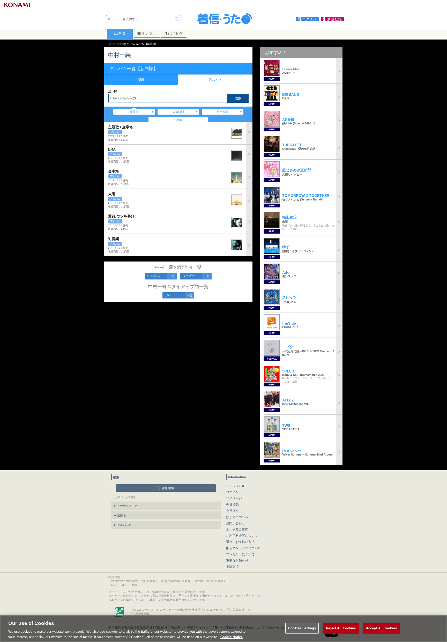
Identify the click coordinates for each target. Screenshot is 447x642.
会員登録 (232, 504)
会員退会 (232, 511)
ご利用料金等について (242, 536)
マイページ (234, 498)
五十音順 (222, 111)
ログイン (232, 492)
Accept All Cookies (381, 628)
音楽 (122, 33)
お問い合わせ (235, 523)
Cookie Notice (231, 637)
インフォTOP (235, 486)
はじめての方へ (237, 517)
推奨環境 (232, 567)
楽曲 (141, 80)
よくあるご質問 (237, 529)
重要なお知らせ (237, 560)
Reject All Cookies (341, 628)
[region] (223, 628)
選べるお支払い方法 (240, 542)
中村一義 (121, 43)
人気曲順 (178, 111)
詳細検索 (168, 488)
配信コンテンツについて (243, 548)
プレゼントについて (240, 554)
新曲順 (134, 111)
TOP (110, 43)
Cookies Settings (302, 628)
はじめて (176, 33)
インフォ (149, 33)
